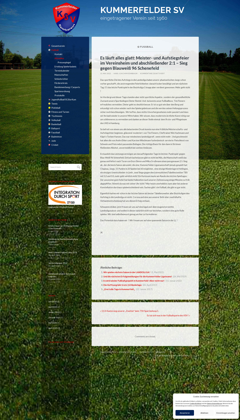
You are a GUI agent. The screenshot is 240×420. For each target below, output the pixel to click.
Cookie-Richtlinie (195, 403)
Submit (78, 167)
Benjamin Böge (169, 356)
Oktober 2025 (54, 317)
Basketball (56, 124)
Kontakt (58, 54)
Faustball (55, 132)
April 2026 (52, 307)
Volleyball (55, 120)
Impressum (160, 352)
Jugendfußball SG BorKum (63, 99)
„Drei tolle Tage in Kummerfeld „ (119, 289)
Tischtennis (56, 116)
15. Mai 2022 (105, 73)
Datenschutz (146, 352)
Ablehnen (204, 413)
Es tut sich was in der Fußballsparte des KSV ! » (168, 315)
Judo (53, 140)
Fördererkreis (61, 83)
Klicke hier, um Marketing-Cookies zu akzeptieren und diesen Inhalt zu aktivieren (65, 377)
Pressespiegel (64, 62)
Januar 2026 (53, 312)
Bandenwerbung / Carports (67, 87)
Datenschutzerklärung (214, 403)
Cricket (54, 145)
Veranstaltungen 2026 (57, 263)
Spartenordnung (62, 91)
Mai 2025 (52, 323)
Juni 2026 (52, 301)
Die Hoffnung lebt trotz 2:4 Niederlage (122, 285)
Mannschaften (61, 74)
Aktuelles (59, 58)
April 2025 (52, 328)
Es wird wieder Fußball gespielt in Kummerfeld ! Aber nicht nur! (133, 280)
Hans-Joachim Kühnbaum (126, 73)
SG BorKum (64, 258)
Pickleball (55, 107)
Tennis (54, 103)
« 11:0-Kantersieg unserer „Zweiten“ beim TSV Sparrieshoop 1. (129, 311)
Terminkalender (61, 70)
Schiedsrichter (61, 79)
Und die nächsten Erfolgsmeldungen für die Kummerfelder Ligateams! (137, 276)
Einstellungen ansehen (225, 413)
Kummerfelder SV (142, 10)
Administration (108, 352)
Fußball (54, 50)
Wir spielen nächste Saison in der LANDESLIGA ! (126, 272)
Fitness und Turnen (60, 112)
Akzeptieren (185, 413)
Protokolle (59, 95)
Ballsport (55, 128)
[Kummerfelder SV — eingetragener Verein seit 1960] (66, 18)
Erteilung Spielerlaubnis (65, 66)
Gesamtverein (58, 46)
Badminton (56, 136)
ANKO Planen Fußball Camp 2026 (62, 252)
